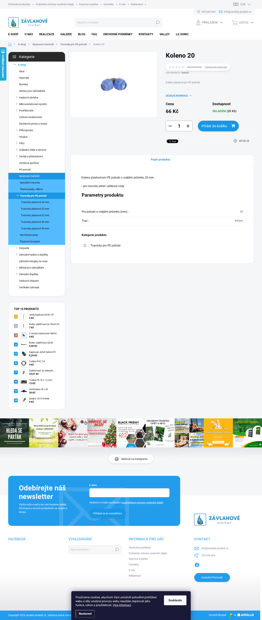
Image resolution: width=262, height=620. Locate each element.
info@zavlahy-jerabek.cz (214, 548)
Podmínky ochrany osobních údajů (55, 4)
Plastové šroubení (30, 241)
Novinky (23, 84)
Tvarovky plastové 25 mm (35, 208)
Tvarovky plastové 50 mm (35, 228)
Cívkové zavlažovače (30, 117)
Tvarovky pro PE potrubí (33, 195)
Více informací (122, 605)
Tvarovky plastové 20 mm (35, 202)
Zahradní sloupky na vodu (33, 261)
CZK (243, 4)
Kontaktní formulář (212, 577)
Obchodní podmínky (19, 4)
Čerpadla (24, 248)
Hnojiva (23, 136)
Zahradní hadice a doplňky (33, 254)
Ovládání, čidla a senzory (32, 149)
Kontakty (109, 4)
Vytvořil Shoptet (217, 615)
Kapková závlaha (28, 97)
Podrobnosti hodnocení (216, 67)
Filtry (22, 143)
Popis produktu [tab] (160, 159)
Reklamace (137, 4)
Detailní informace (177, 95)
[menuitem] (14, 34)
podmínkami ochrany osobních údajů (142, 502)
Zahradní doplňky (28, 274)
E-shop (22, 64)
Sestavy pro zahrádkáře (32, 91)
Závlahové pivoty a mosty (33, 123)
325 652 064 (208, 555)
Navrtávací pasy (29, 234)
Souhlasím (175, 600)
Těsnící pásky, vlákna (31, 189)
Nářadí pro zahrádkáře (31, 267)
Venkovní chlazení (29, 280)
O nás (122, 4)
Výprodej (24, 77)
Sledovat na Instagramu (134, 459)
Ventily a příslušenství (31, 156)
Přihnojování (26, 130)
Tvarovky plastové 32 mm (35, 215)
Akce (21, 71)
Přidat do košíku (214, 126)
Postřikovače (26, 110)
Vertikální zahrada (29, 287)
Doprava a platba (88, 4)
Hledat (157, 22)
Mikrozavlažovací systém (33, 104)
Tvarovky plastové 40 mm (35, 221)
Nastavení (85, 613)
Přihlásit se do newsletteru (107, 513)
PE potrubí (25, 169)
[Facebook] (197, 564)
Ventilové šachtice (29, 163)
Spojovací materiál (29, 176)
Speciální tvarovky (30, 182)
